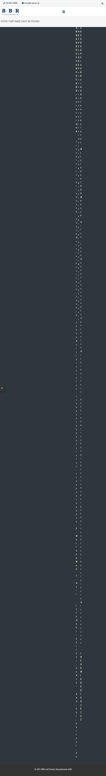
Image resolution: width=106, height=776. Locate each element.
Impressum (79, 43)
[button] (79, 3)
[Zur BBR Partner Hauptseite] (10, 11)
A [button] (2, 388)
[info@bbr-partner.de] (31, 3)
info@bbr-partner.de (76, 638)
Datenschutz (78, 79)
